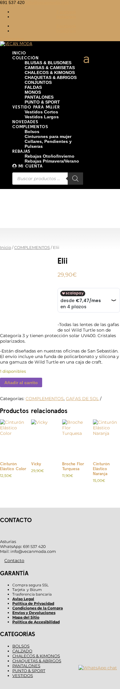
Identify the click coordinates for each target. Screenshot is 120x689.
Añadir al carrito (21, 382)
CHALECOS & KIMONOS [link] (36, 655)
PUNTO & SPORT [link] (28, 670)
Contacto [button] (14, 560)
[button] (66, 11)
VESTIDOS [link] (22, 675)
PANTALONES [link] (26, 665)
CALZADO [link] (22, 650)
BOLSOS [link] (21, 646)
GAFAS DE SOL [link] (82, 398)
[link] (48, 2)
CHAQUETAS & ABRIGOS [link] (36, 660)
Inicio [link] (5, 247)
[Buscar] (75, 178)
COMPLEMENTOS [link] (32, 247)
